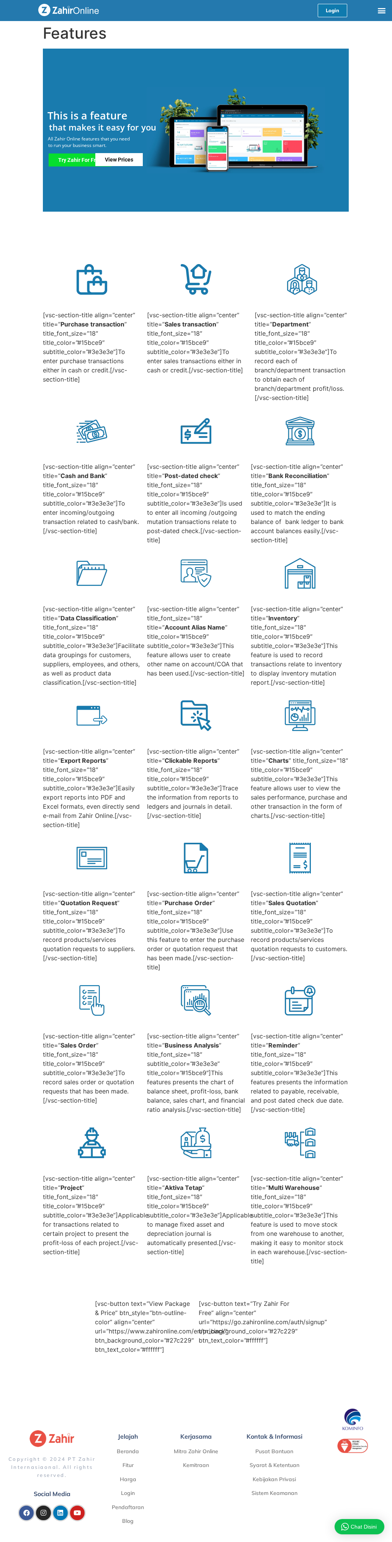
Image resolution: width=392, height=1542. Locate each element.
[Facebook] (26, 1512)
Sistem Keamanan (274, 1493)
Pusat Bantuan (274, 1451)
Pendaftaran (128, 1507)
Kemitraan (196, 1465)
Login (128, 1493)
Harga (128, 1479)
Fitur (128, 1465)
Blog (128, 1521)
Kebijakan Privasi (274, 1479)
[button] (382, 10)
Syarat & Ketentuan (274, 1465)
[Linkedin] (60, 1512)
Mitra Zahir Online (196, 1451)
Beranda (128, 1451)
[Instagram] (43, 1512)
